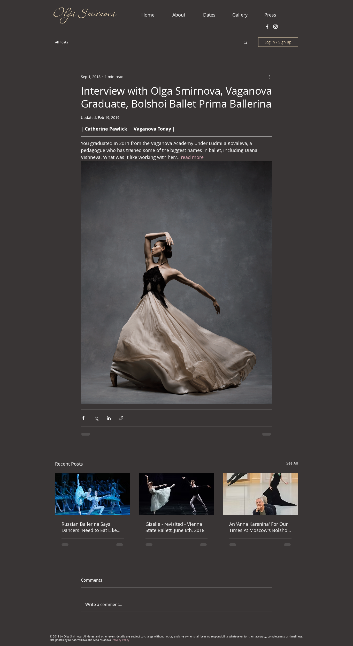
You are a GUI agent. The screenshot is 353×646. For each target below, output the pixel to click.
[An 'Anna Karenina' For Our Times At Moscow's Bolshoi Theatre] (260, 494)
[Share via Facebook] (83, 418)
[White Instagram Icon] (275, 26)
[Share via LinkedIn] (108, 418)
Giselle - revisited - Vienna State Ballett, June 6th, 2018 (174, 527)
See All (292, 463)
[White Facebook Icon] (267, 26)
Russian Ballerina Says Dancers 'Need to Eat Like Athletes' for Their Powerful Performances (91, 527)
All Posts (61, 42)
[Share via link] (121, 418)
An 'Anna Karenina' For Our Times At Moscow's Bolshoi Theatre (259, 527)
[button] (245, 42)
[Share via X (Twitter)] (96, 418)
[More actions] (269, 76)
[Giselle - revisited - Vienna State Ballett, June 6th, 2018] (176, 494)
